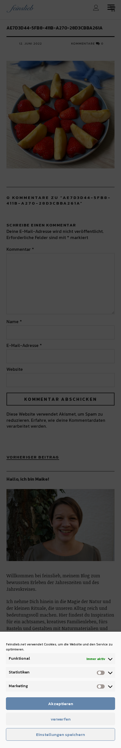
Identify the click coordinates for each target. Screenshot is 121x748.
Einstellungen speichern (60, 734)
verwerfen (61, 719)
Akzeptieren (60, 703)
